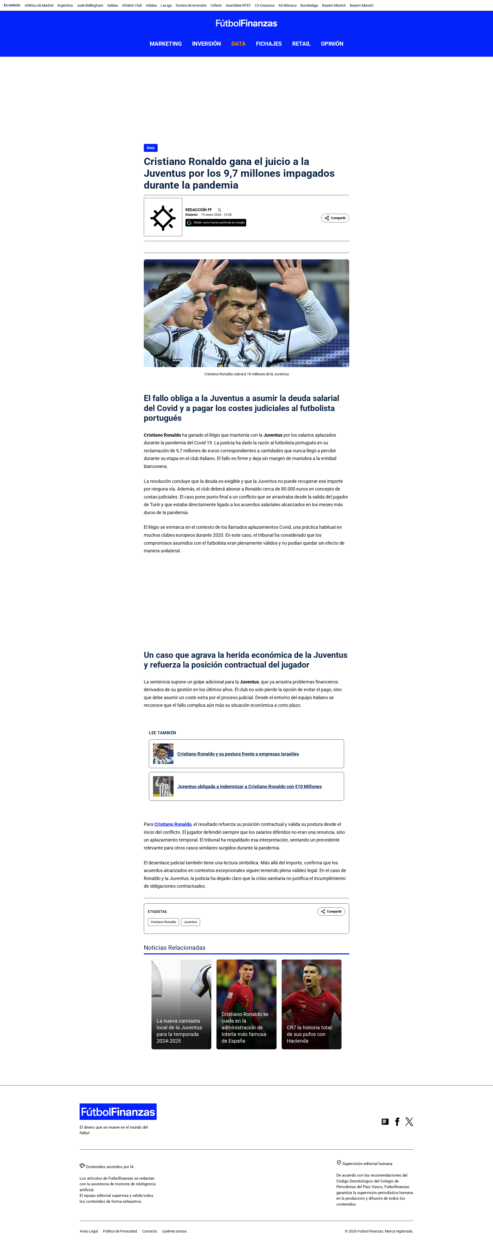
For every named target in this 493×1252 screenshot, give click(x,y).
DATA (238, 44)
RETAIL (301, 44)
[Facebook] (397, 1123)
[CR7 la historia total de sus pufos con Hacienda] (312, 1004)
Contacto (149, 1231)
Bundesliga (309, 5)
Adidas (112, 5)
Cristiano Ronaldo (173, 824)
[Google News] (385, 1123)
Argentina (65, 5)
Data (151, 148)
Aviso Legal (89, 1231)
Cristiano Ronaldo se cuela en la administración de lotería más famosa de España (245, 1027)
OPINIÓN (332, 44)
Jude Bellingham (90, 5)
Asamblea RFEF (238, 5)
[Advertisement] (246, 95)
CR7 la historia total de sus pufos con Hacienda (309, 1034)
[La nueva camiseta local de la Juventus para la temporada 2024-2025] (181, 1004)
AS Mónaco (287, 5)
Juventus (190, 922)
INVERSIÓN (206, 44)
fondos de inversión (191, 5)
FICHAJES (269, 44)
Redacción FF (198, 210)
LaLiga (166, 5)
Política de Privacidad (120, 1231)
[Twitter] (219, 210)
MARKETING (166, 44)
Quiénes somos (174, 1231)
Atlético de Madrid (39, 5)
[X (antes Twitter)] (409, 1123)
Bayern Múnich (334, 5)
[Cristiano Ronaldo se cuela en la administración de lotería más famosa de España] (246, 1004)
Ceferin (216, 5)
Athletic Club (132, 5)
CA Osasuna (264, 5)
